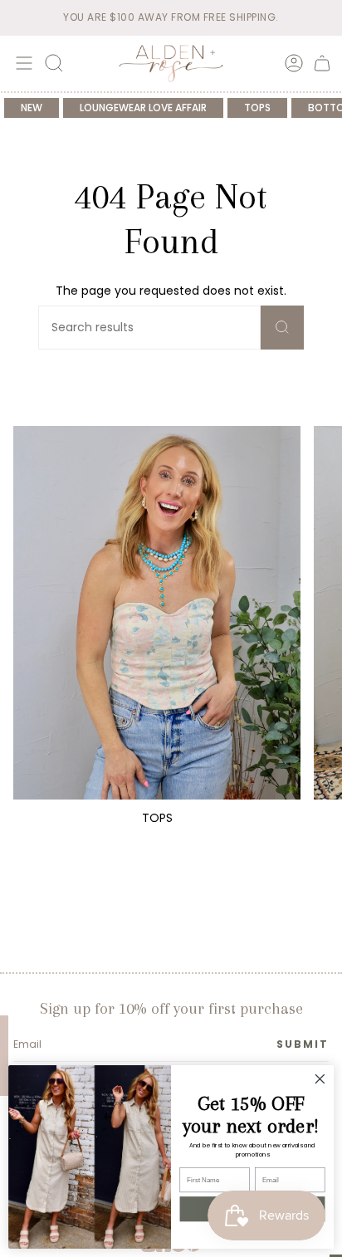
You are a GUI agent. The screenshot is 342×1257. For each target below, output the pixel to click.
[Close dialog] (320, 1079)
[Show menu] (21, 63)
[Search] (282, 328)
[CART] (322, 63)
